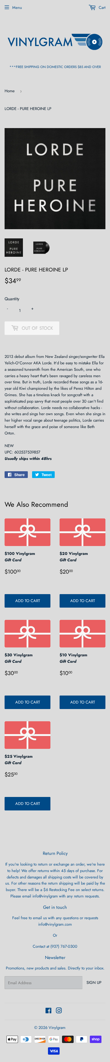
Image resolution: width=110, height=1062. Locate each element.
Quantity (12, 299)
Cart (101, 7)
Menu (17, 7)
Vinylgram (57, 1027)
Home (10, 91)
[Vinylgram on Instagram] (59, 1012)
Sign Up (93, 982)
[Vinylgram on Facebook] (48, 1012)
